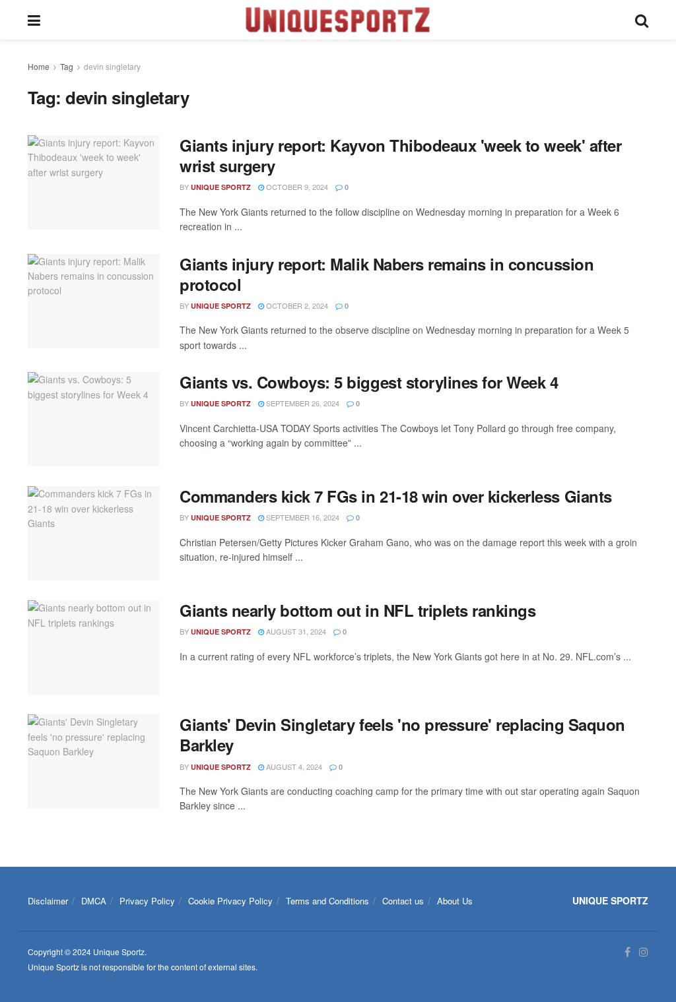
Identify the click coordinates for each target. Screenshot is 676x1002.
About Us (455, 900)
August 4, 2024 (293, 766)
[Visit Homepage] (338, 20)
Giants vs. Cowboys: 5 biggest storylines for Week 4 (369, 382)
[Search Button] (641, 20)
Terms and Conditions (327, 900)
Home (39, 66)
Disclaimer (48, 900)
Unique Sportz (221, 187)
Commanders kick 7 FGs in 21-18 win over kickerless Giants (396, 496)
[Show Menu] (34, 20)
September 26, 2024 (301, 403)
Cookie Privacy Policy (230, 900)
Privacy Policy (147, 900)
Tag (66, 66)
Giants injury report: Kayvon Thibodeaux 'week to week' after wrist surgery (400, 155)
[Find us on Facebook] (627, 952)
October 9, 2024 (296, 186)
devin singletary (112, 66)
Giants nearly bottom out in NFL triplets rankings (357, 610)
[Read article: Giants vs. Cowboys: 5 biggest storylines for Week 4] (94, 419)
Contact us (403, 900)
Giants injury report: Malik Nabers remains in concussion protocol (386, 274)
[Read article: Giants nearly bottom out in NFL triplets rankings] (94, 647)
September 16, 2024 (301, 517)
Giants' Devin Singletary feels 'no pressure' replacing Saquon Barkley (402, 734)
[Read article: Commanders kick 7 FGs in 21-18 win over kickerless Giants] (94, 533)
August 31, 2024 (295, 631)
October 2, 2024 (296, 305)
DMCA (93, 900)
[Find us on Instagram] (643, 952)
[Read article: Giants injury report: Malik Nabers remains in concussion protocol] (94, 301)
